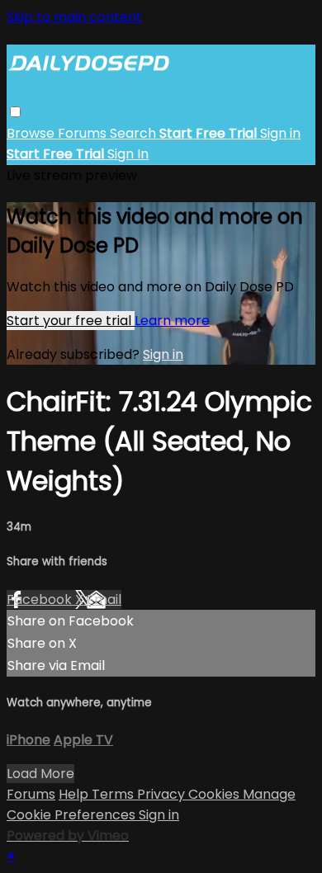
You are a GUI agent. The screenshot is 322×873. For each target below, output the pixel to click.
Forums (84, 133)
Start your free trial (71, 320)
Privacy (162, 794)
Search (134, 133)
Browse (32, 133)
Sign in (280, 133)
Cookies (215, 794)
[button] (15, 111)
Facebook (41, 599)
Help (75, 794)
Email (104, 599)
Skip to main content (74, 16)
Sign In (128, 153)
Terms (114, 794)
